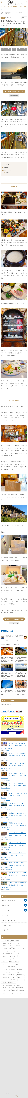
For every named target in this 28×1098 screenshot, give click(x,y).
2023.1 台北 (6, 951)
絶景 (15, 990)
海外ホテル (3, 6)
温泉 (20, 985)
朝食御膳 (5, 167)
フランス (8, 839)
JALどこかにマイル (8, 953)
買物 (4, 993)
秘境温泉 (20, 987)
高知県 (15, 10)
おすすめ (8, 869)
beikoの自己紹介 (6, 704)
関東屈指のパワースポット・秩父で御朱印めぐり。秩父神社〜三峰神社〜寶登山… (13, 825)
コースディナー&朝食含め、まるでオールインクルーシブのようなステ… (14, 795)
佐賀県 (7, 750)
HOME (3, 10)
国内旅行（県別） (9, 10)
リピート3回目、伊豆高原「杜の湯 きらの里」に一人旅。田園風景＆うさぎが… (14, 785)
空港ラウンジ (6, 990)
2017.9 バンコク (7, 943)
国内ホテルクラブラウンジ (9, 974)
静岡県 (7, 790)
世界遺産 (20, 969)
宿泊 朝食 (10, 631)
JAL (20, 951)
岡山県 (7, 820)
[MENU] (1, 2)
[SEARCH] (26, 2)
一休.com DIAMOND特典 (9, 966)
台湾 (7, 770)
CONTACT (14, 1093)
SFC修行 (5, 956)
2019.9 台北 (17, 945)
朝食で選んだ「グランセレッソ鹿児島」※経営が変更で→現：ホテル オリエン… (14, 805)
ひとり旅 (14, 956)
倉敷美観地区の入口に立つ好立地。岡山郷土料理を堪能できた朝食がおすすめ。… (13, 815)
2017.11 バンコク (18, 943)
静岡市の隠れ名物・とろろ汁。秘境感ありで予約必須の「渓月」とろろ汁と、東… (13, 865)
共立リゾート (16, 972)
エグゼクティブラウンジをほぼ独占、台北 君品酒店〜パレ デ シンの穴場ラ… (13, 765)
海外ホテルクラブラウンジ (9, 985)
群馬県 (7, 889)
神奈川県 (8, 780)
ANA (14, 951)
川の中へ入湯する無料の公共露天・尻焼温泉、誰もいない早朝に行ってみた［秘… (13, 885)
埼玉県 (7, 830)
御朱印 (13, 977)
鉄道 (11, 993)
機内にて (7, 172)
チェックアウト (7, 170)
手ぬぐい (22, 977)
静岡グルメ (19, 993)
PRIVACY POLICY (22, 1093)
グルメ (5, 961)
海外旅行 (5, 905)
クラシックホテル (18, 958)
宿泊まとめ (21, 974)
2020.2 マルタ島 (7, 948)
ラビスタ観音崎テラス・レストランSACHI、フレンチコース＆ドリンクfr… (13, 775)
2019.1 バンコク (7, 945)
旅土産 (14, 979)
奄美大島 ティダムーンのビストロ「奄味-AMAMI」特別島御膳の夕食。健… (14, 875)
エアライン (5, 910)
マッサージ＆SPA (15, 964)
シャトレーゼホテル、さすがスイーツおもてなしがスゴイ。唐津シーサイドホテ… (13, 745)
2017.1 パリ (6, 940)
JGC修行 (18, 953)
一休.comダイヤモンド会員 (9, 969)
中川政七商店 (6, 972)
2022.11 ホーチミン (19, 948)
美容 (22, 990)
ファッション (13, 839)
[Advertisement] (14, 1013)
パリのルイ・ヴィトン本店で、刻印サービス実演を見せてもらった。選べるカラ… (13, 835)
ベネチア (5, 964)
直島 (4, 987)
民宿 (4, 982)
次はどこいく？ (10, 1096)
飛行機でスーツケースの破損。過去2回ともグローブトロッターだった (14, 755)
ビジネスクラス (23, 6)
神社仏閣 (12, 987)
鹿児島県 (8, 800)
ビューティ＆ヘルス (8, 920)
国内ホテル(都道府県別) (13, 6)
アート (22, 956)
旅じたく (8, 760)
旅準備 (22, 979)
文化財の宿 (6, 979)
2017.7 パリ (15, 940)
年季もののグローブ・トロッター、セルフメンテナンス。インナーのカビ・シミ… (13, 855)
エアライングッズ (7, 958)
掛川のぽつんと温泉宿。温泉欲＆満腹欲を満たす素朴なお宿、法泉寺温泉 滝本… (13, 845)
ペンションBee (13, 95)
